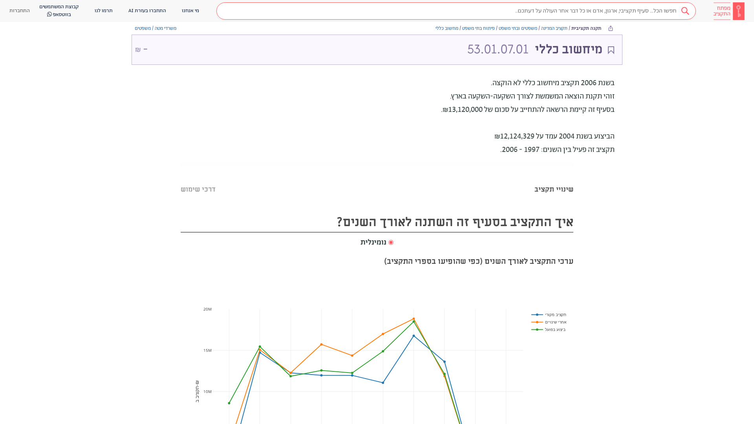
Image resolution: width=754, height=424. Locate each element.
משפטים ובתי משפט (518, 28)
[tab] (553, 179)
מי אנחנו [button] (190, 11)
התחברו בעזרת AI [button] (147, 11)
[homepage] (729, 11)
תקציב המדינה (554, 28)
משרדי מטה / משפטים (155, 28)
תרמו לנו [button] (104, 11)
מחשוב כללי (447, 28)
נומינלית (373, 243)
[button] (456, 11)
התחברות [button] (19, 11)
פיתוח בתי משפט (478, 28)
